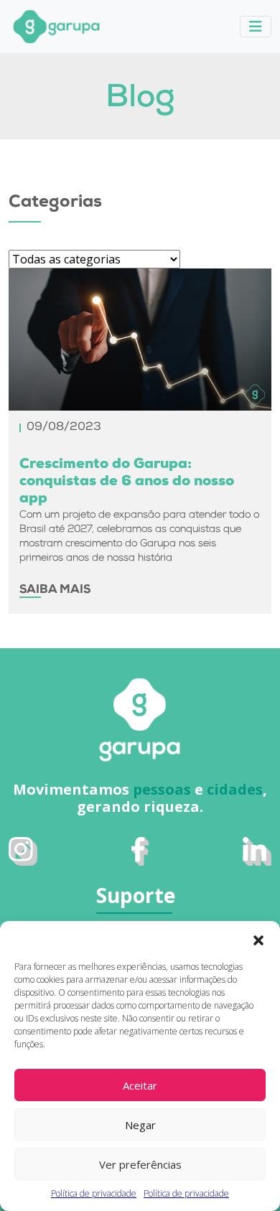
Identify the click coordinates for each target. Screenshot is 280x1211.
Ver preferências (140, 1164)
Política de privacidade (93, 1193)
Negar (140, 1125)
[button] (258, 939)
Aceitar (140, 1085)
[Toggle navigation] (255, 26)
